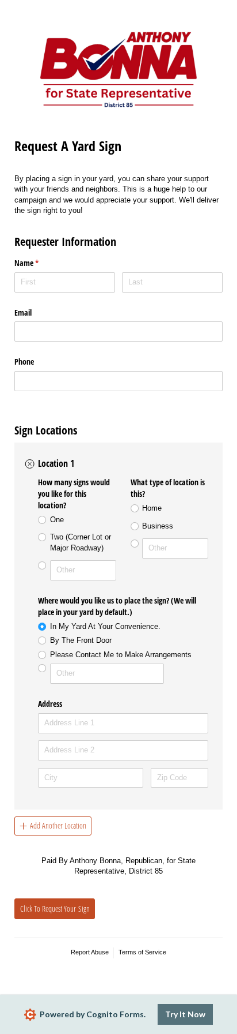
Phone (24, 361)
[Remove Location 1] (30, 464)
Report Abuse (90, 952)
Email (23, 312)
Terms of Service (142, 952)
